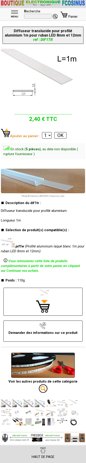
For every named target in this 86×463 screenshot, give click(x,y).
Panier (72, 16)
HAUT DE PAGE (43, 457)
